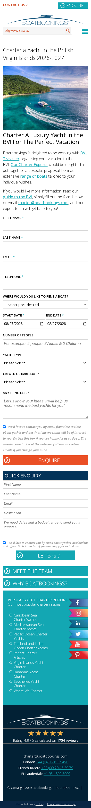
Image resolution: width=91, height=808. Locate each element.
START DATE (13, 315)
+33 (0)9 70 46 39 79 (57, 768)
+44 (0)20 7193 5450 (52, 762)
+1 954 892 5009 (57, 773)
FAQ (77, 787)
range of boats (33, 176)
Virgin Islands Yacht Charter (28, 664)
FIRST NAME (13, 218)
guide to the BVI (17, 197)
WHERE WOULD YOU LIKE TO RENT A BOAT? (35, 296)
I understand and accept (61, 804)
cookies (39, 804)
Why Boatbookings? (40, 583)
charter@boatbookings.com (43, 202)
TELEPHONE (13, 277)
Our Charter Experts (29, 164)
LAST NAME (13, 237)
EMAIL (9, 257)
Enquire (74, 5)
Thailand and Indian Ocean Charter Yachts (31, 645)
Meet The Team (32, 571)
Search (68, 30)
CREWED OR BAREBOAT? (21, 374)
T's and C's (62, 787)
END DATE (55, 315)
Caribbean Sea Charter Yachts (25, 617)
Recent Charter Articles (25, 655)
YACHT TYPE (12, 355)
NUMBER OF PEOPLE (18, 335)
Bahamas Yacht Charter (26, 674)
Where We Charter (28, 691)
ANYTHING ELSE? (16, 393)
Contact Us (14, 4)
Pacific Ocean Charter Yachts (30, 636)
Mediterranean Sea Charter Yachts (29, 626)
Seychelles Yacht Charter (26, 683)
